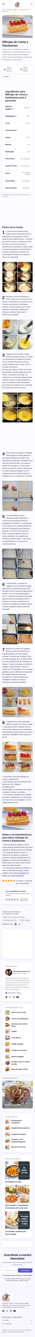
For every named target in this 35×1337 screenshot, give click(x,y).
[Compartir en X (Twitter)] (12, 924)
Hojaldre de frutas (10, 920)
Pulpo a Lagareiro (12, 1105)
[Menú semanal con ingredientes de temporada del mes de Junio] (17, 1194)
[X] (7, 1311)
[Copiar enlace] (19, 924)
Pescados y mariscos (13, 1084)
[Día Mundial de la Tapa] (17, 1170)
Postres (6, 76)
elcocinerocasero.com (21, 971)
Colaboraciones (17, 1317)
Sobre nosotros (6, 1317)
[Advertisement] (17, 943)
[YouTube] (17, 997)
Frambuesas (9, 116)
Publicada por (11, 912)
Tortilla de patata (17, 1044)
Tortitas (14, 1031)
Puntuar (24, 899)
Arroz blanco (16, 1038)
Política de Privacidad (25, 1278)
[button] (3, 4)
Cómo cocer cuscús (18, 1012)
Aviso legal (21, 1331)
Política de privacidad (12, 1331)
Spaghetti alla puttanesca (20, 1128)
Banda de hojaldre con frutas (14, 917)
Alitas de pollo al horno (19, 1069)
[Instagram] (14, 997)
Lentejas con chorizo (19, 1050)
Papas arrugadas (17, 1057)
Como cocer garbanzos (19, 1019)
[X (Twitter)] (10, 997)
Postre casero (25, 920)
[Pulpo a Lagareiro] (17, 1094)
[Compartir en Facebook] (15, 924)
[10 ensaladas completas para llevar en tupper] (17, 1220)
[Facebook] (6, 997)
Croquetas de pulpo (18, 1134)
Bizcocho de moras (18, 1147)
